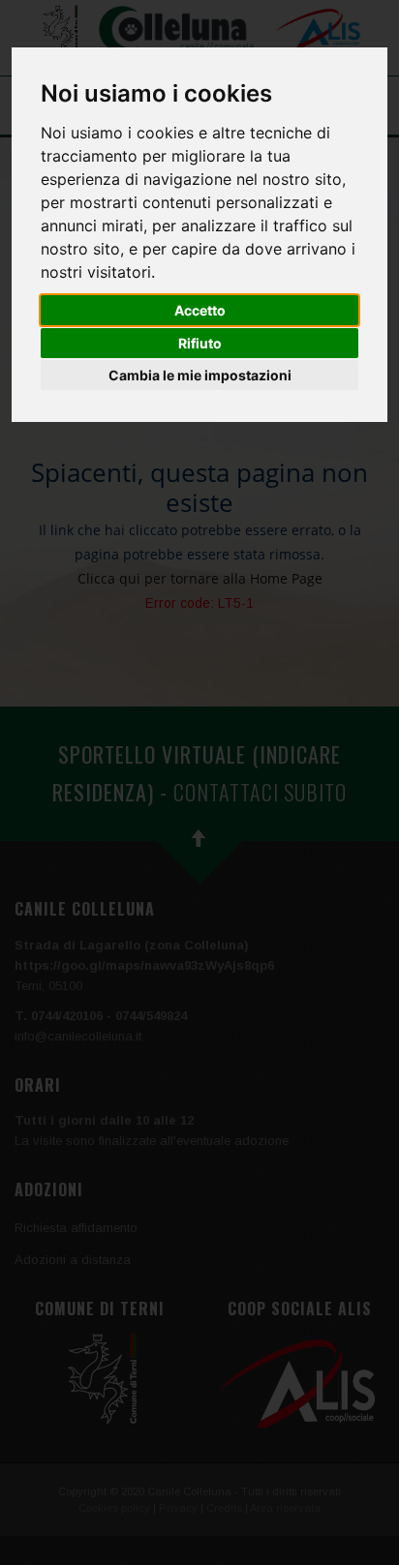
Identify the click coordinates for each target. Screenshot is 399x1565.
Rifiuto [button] (200, 343)
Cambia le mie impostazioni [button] (200, 375)
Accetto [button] (200, 310)
